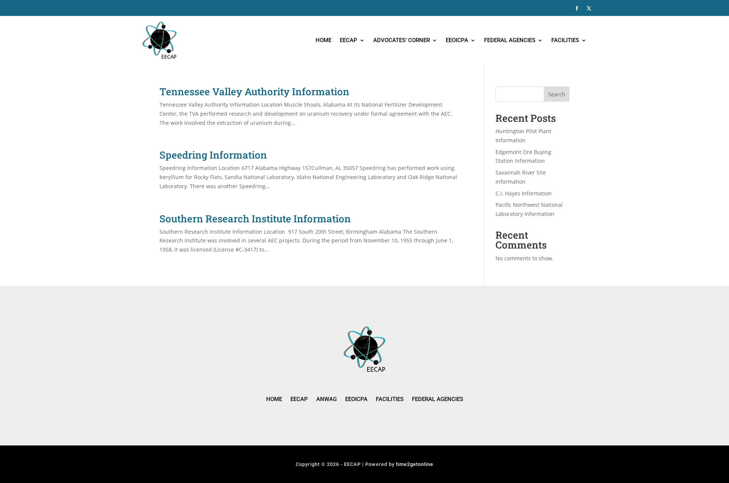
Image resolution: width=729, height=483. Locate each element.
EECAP (348, 40)
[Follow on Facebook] (576, 8)
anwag (326, 399)
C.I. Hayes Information (523, 193)
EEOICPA (457, 40)
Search (556, 94)
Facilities (565, 40)
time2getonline (414, 464)
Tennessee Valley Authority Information (254, 91)
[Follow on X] (588, 8)
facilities (390, 399)
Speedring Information (213, 154)
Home (323, 40)
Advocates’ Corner (401, 40)
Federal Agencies (509, 40)
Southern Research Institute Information (255, 218)
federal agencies (437, 399)
